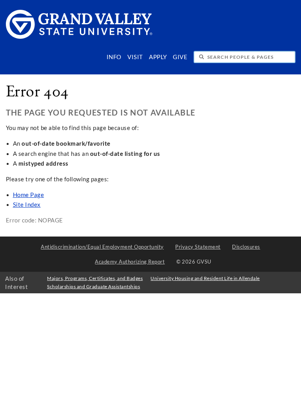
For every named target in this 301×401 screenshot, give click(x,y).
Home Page (28, 194)
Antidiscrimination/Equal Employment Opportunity (102, 247)
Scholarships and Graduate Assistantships (93, 286)
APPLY (158, 57)
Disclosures (246, 247)
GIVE (180, 57)
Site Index (27, 204)
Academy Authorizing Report (130, 261)
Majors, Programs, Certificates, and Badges (95, 278)
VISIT (135, 57)
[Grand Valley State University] (79, 36)
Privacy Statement (198, 247)
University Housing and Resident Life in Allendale (205, 278)
